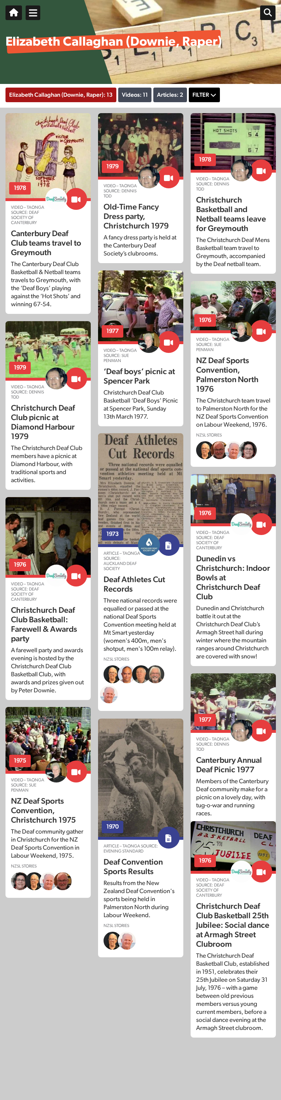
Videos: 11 (135, 95)
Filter (200, 95)
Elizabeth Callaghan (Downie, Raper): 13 (61, 95)
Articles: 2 (170, 95)
